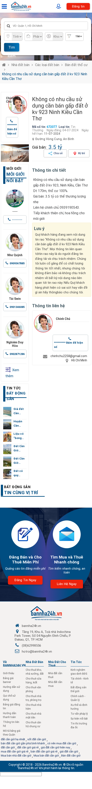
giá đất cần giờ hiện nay (55, 747)
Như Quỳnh (14, 255)
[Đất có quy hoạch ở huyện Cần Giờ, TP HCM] (7, 474)
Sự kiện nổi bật (79, 718)
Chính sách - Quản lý (78, 698)
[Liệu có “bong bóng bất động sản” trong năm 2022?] (7, 437)
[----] (15, 198)
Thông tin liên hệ (11, 724)
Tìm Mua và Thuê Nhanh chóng (66, 559)
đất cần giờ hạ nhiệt (13, 739)
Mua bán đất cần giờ (46, 755)
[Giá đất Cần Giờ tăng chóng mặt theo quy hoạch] (7, 412)
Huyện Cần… (17, 423)
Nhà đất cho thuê (57, 663)
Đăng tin (78, 6)
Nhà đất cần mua (55, 684)
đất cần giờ (8, 747)
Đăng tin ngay (25, 580)
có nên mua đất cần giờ (61, 743)
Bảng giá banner (8, 680)
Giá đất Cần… (18, 411)
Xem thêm (12, 373)
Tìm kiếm (12, 48)
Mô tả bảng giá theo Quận (11, 732)
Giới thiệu (8, 673)
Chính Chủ (7, 99)
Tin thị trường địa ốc (79, 725)
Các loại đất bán (47, 65)
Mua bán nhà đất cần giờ (16, 755)
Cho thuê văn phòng (33, 689)
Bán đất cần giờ (70, 755)
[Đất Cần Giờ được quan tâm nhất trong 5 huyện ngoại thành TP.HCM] (7, 449)
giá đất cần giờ (69, 751)
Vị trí (81, 153)
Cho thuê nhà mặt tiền (33, 715)
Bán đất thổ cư (76, 65)
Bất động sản (17, 487)
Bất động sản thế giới (78, 689)
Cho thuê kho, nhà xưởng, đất (35, 671)
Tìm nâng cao (76, 38)
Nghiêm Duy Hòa (14, 344)
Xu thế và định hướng (79, 706)
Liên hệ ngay (67, 584)
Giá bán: (39, 147)
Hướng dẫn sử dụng (11, 689)
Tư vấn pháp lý (79, 713)
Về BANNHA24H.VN (14, 663)
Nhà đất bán (20, 65)
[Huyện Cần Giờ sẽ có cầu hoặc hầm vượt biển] (7, 424)
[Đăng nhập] (59, 6)
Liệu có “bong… (18, 436)
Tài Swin (15, 298)
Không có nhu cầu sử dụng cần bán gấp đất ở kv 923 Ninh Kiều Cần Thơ (44, 76)
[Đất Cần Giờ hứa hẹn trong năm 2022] (7, 462)
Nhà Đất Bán (34, 662)
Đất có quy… (18, 473)
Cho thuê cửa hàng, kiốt (33, 680)
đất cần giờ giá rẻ (28, 747)
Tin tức (13, 388)
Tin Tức (76, 662)
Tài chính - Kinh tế (80, 680)
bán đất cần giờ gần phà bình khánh (23, 743)
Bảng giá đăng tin (11, 706)
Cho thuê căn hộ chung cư (33, 724)
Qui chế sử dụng (9, 697)
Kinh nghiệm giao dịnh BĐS (79, 671)
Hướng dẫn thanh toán (9, 715)
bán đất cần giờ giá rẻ (44, 751)
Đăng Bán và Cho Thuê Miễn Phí (25, 559)
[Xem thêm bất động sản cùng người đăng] (18, 105)
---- (15, 211)
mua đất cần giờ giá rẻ (14, 751)
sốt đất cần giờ (36, 739)
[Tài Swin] (15, 286)
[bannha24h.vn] (15, 153)
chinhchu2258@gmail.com (68, 356)
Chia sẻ (57, 153)
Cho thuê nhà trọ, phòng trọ (33, 698)
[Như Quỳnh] (15, 242)
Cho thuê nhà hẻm (33, 706)
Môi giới (13, 169)
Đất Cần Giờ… (19, 448)
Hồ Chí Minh (79, 360)
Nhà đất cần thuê (55, 675)
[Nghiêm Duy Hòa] (15, 329)
